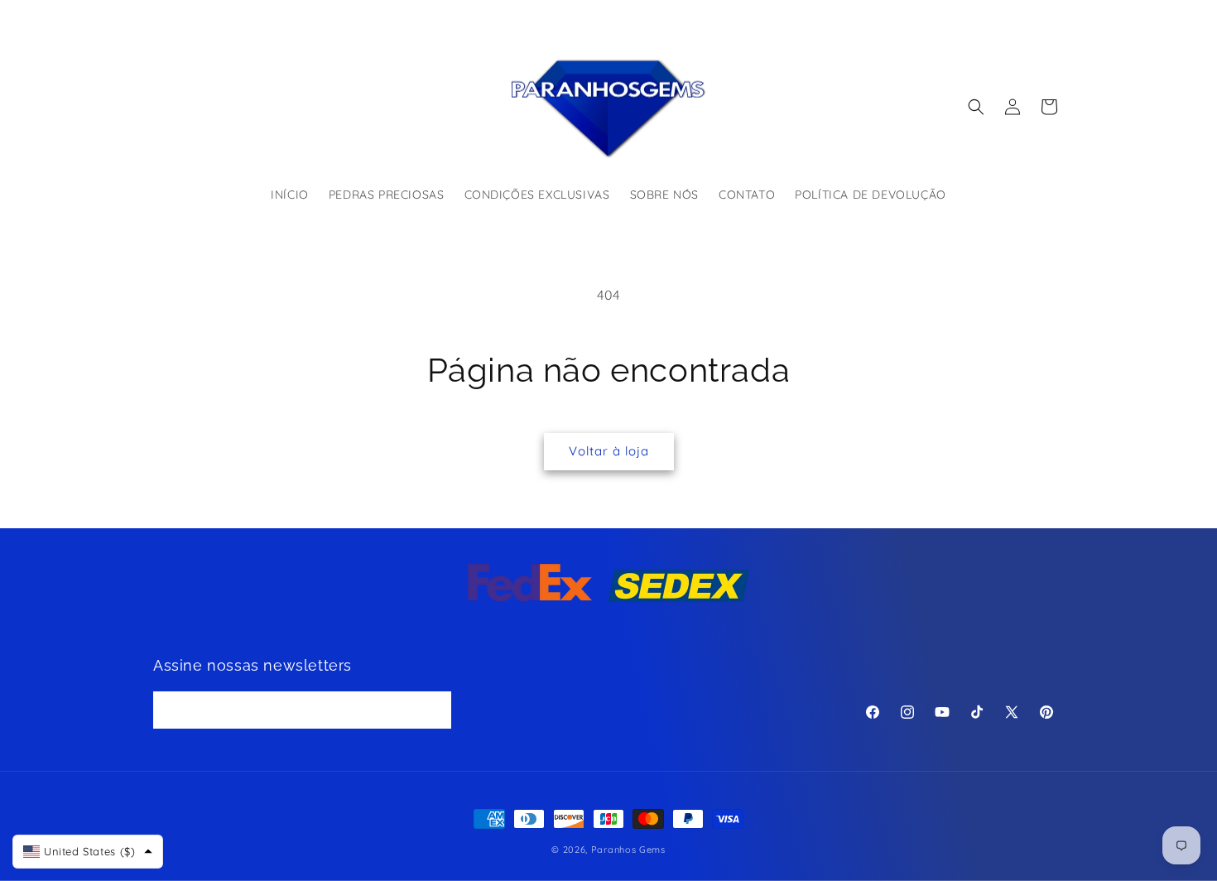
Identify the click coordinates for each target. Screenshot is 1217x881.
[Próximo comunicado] (785, 15)
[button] (976, 107)
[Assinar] (433, 710)
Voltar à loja (609, 451)
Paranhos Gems (628, 849)
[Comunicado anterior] (432, 15)
